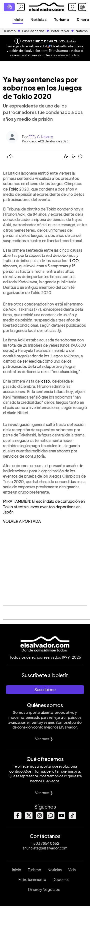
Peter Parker (60, 31)
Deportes (61, 879)
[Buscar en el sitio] (21, 7)
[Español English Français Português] (82, 7)
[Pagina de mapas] (72, 7)
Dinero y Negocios (44, 889)
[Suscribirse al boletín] (9, 7)
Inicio (17, 19)
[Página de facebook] (18, 818)
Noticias (38, 19)
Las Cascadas (33, 31)
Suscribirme (45, 689)
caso (45, 381)
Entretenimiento (32, 879)
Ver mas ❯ (44, 738)
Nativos (82, 31)
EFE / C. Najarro (40, 136)
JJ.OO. (74, 260)
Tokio (13, 189)
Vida (72, 869)
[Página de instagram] (40, 818)
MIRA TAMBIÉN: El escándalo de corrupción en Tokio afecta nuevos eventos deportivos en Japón (44, 506)
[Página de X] (28, 818)
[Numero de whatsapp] (50, 818)
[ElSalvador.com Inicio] (46, 6)
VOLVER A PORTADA (22, 521)
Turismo (61, 19)
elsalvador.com (36, 51)
